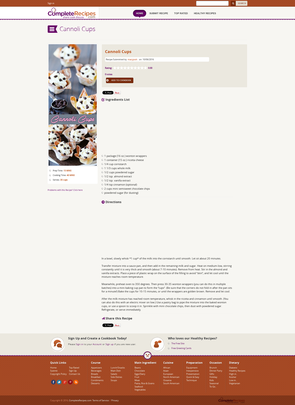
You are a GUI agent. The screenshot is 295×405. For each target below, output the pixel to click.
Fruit (137, 377)
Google (64, 382)
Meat (137, 380)
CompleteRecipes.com (80, 400)
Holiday (213, 377)
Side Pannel (53, 29)
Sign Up (73, 370)
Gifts (211, 373)
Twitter (59, 382)
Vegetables (140, 389)
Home (53, 367)
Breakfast (96, 377)
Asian (166, 370)
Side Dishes (116, 377)
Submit (54, 370)
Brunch (213, 367)
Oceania (167, 380)
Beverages (96, 370)
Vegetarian (234, 383)
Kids (211, 380)
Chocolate (140, 370)
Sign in (51, 3)
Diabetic (233, 367)
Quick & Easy (192, 377)
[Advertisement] (174, 127)
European (168, 373)
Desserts (95, 383)
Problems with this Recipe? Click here (65, 190)
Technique (191, 380)
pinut (70, 382)
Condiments (97, 380)
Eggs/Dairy (140, 373)
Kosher (232, 377)
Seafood (139, 386)
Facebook (53, 382)
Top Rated (74, 367)
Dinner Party (215, 370)
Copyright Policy (58, 373)
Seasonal (214, 383)
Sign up (110, 344)
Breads (94, 373)
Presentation (192, 373)
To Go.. (212, 386)
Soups (114, 380)
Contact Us (74, 373)
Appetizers (96, 367)
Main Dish (116, 370)
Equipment (192, 367)
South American (171, 383)
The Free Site (177, 343)
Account (97, 344)
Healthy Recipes (237, 370)
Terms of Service (100, 400)
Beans (138, 367)
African (166, 367)
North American (171, 377)
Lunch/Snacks (118, 367)
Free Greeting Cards (181, 348)
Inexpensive (192, 370)
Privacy (115, 400)
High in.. (233, 373)
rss (76, 382)
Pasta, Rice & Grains (144, 383)
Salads (114, 373)
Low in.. (233, 380)
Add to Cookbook (121, 80)
